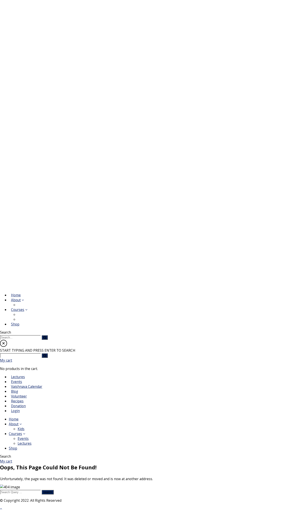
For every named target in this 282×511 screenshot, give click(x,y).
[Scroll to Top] (1, 508)
